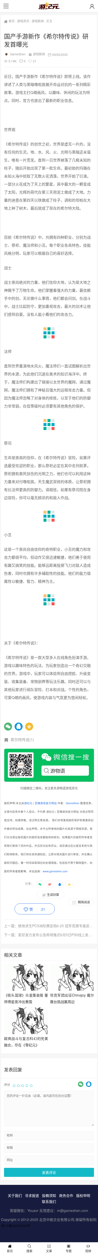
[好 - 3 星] (22, 1085)
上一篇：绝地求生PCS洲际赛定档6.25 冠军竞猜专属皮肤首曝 (49, 925)
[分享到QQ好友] (59, 884)
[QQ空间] (29, 727)
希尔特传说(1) (22, 739)
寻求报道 (32, 1195)
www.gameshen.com (55, 871)
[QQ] (19, 727)
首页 (12, 21)
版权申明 (83, 1195)
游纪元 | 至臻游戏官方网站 (40, 803)
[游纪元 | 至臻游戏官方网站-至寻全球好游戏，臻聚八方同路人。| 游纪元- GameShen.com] (49, 6)
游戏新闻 (38, 21)
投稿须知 (49, 1195)
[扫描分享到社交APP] (40, 884)
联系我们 (49, 1201)
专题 (69, 1251)
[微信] (8, 727)
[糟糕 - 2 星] (18, 1085)
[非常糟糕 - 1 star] (14, 1085)
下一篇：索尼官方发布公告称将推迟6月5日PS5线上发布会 (49, 934)
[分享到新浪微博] (50, 884)
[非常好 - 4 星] (27, 1085)
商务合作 (66, 1195)
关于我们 (15, 1195)
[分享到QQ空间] (69, 884)
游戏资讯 (23, 21)
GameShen (18, 54)
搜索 (29, 1251)
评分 (7, 1084)
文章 (49, 1251)
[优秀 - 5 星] (31, 1085)
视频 (88, 1251)
